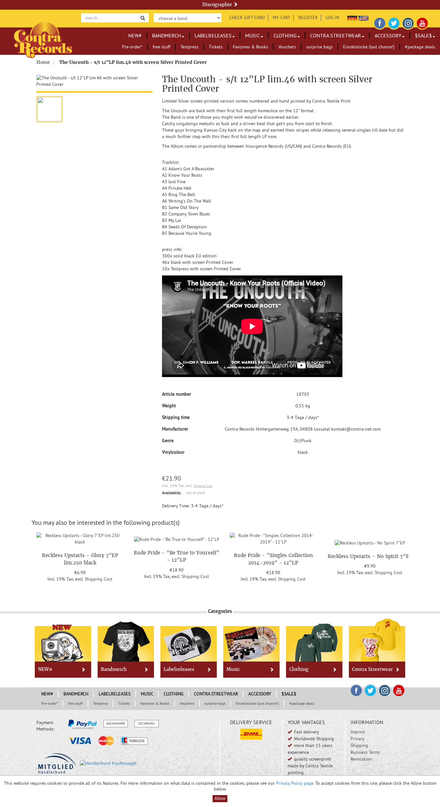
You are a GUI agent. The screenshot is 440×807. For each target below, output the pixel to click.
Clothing (285, 35)
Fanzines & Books (250, 47)
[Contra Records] (43, 39)
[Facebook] (379, 22)
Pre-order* (132, 47)
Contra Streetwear (335, 35)
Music (252, 35)
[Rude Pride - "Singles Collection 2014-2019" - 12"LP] (273, 538)
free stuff (161, 47)
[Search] (143, 18)
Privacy (357, 739)
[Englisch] (363, 17)
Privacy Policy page (294, 783)
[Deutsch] (352, 17)
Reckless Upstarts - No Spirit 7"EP (370, 556)
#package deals (420, 47)
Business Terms (365, 752)
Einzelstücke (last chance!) (369, 47)
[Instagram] (408, 22)
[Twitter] (393, 22)
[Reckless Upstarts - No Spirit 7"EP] (370, 542)
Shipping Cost (203, 486)
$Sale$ (423, 35)
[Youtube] (422, 22)
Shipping (359, 745)
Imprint (357, 732)
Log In (332, 17)
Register (308, 17)
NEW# (135, 35)
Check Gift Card (247, 17)
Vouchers (287, 47)
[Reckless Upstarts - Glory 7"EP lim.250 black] (79, 538)
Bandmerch (166, 35)
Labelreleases (213, 35)
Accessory (388, 35)
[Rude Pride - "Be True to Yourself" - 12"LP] (176, 538)
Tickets (216, 47)
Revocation (361, 759)
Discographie (217, 4)
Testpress (189, 47)
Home (43, 62)
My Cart (281, 17)
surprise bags (319, 47)
